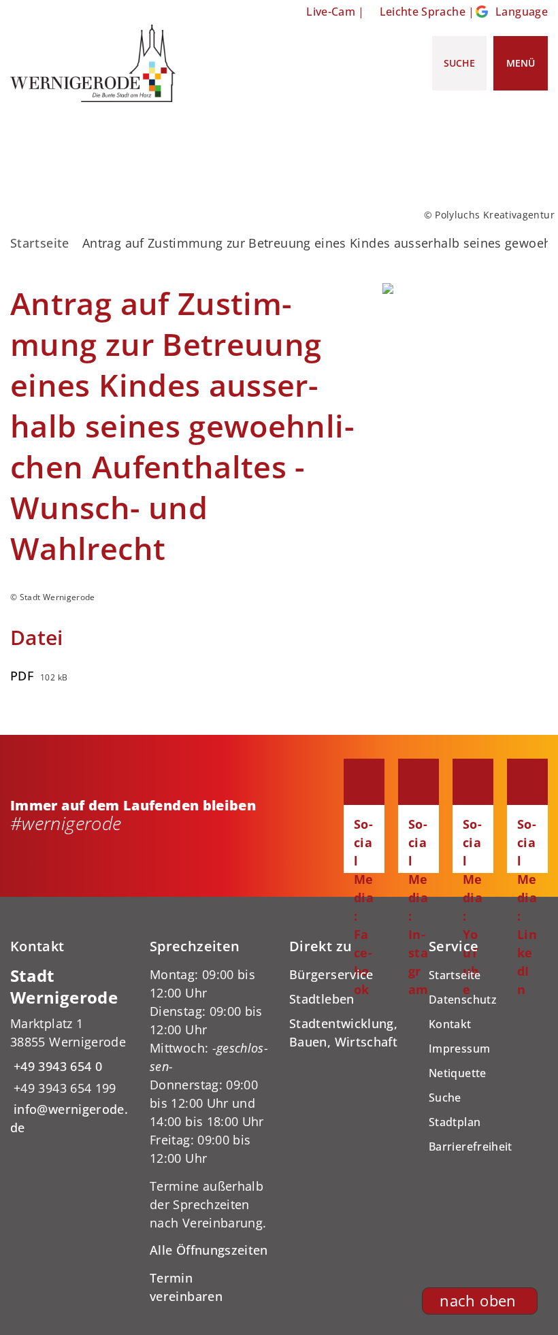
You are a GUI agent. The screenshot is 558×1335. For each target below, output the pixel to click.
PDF (21, 676)
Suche (445, 1097)
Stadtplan (454, 1122)
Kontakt (450, 1024)
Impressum (459, 1048)
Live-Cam (330, 11)
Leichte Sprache (422, 11)
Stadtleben (322, 999)
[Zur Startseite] (93, 63)
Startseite (39, 243)
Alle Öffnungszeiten (209, 1250)
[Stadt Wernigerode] (69, 1051)
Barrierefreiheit (470, 1146)
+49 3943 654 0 (56, 1066)
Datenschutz (463, 999)
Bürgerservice (331, 974)
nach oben (478, 1301)
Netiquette (458, 1073)
